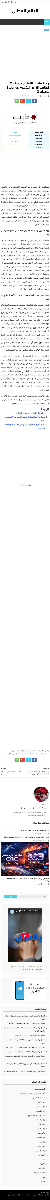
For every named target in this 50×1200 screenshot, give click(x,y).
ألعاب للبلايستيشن (39, 1098)
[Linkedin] (36, 808)
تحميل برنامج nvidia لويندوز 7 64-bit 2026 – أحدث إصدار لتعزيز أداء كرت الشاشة (24, 1029)
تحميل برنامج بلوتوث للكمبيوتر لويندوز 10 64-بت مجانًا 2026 (26, 1024)
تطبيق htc (41, 1164)
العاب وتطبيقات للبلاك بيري (36, 1115)
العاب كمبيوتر (40, 1111)
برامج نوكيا (41, 1168)
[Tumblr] (27, 808)
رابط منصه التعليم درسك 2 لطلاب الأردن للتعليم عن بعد (26, 751)
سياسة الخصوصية (38, 1195)
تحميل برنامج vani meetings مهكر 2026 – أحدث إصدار (27, 1052)
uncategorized (39, 1089)
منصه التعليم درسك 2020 (15, 754)
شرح (43, 1177)
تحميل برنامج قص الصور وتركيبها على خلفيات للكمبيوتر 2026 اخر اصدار (24, 1017)
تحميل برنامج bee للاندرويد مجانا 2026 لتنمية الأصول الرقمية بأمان (26, 1041)
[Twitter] (24, 808)
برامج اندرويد (41, 1129)
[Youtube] (21, 808)
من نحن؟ (10, 1195)
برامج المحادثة (41, 1120)
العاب (43, 1159)
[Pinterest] (33, 808)
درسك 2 (44, 751)
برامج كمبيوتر (40, 1151)
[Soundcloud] (30, 808)
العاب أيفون (41, 1102)
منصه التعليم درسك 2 (29, 754)
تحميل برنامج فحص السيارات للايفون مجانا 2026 (29, 1035)
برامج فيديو (41, 1146)
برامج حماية (41, 1137)
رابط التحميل (24, 485)
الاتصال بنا (44, 1197)
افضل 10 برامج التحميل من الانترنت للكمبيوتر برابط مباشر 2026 (25, 1047)
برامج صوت (41, 1142)
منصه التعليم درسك (41, 754)
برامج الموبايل (41, 1124)
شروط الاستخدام (27, 1195)
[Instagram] (39, 808)
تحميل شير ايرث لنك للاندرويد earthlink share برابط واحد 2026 (24, 1071)
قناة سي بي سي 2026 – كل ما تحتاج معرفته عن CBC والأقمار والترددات (28, 880)
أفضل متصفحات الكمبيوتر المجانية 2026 (32, 1093)
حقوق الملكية (18, 1195)
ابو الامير (45, 96)
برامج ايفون (41, 1133)
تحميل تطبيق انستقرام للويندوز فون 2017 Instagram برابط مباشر (26, 837)
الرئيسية (47, 1195)
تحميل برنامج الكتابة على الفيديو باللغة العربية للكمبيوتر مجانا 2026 (26, 1065)
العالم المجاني (25, 11)
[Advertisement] (25, 57)
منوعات (46, 29)
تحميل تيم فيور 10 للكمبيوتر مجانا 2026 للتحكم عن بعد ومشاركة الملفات (25, 1057)
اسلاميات (42, 1155)
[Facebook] (41, 808)
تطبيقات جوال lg (39, 1173)
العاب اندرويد (41, 1107)
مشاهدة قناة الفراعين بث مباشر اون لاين (30, 413)
